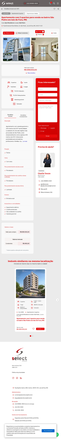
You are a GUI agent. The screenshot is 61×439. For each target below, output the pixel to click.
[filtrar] (54, 3)
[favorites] (54, 8)
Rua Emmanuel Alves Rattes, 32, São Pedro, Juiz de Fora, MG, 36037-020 (22, 26)
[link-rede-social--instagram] (13, 378)
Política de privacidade (18, 372)
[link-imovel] (30, 283)
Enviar (47, 136)
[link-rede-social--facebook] (17, 378)
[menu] (58, 3)
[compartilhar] (58, 8)
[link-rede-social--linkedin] (21, 378)
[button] (55, 49)
